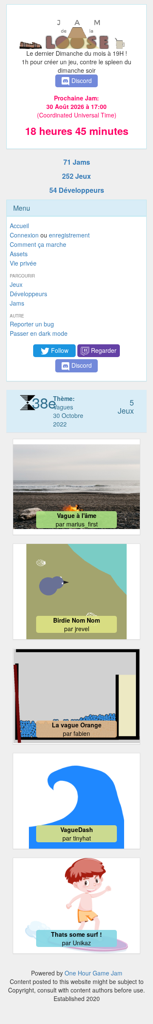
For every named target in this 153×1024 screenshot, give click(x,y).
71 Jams (76, 162)
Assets (19, 253)
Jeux (16, 284)
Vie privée (23, 263)
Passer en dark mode (39, 333)
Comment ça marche (38, 244)
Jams (17, 303)
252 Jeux (76, 176)
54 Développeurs (76, 190)
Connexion (24, 235)
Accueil (19, 225)
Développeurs (28, 293)
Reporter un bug (32, 324)
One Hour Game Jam (93, 973)
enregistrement (69, 235)
